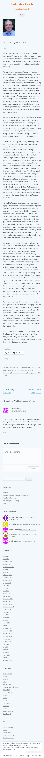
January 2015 (7, 628)
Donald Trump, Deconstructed (26, 541)
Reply (5, 433)
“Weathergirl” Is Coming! (11, 501)
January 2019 (7, 561)
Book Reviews (7, 674)
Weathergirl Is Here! (9, 498)
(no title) (5, 493)
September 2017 (8, 567)
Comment (33, 468)
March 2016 (6, 594)
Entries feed (7, 732)
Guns (4, 503)
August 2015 (7, 610)
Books (5, 676)
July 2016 (6, 585)
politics (27, 368)
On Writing (6, 690)
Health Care (7, 684)
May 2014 (6, 650)
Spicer (33, 368)
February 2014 (7, 658)
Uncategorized (8, 370)
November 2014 (8, 634)
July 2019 (6, 556)
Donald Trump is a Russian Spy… (28, 524)
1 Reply (5, 48)
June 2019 (6, 559)
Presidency (6, 373)
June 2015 (6, 615)
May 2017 (6, 569)
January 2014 (7, 660)
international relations (10, 687)
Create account (8, 727)
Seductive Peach (22, 4)
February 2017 (7, 575)
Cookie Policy (11, 749)
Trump (38, 368)
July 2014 (6, 644)
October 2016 (7, 580)
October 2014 (7, 636)
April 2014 (6, 652)
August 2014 (7, 642)
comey (23, 370)
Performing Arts (8, 692)
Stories (5, 700)
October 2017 (7, 564)
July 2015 (6, 612)
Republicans (15, 373)
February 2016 (7, 596)
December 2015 (8, 599)
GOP (28, 370)
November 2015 (8, 602)
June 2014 (6, 647)
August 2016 (7, 583)
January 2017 (7, 577)
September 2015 (8, 607)
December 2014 (8, 631)
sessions (23, 373)
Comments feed (8, 735)
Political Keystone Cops (28, 530)
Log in (5, 730)
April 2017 (6, 572)
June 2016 (6, 588)
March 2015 (6, 623)
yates (34, 373)
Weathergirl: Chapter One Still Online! (15, 495)
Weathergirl (7, 714)
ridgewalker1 (13, 534)
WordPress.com (8, 738)
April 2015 (6, 620)
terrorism (6, 706)
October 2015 (7, 604)
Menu (22, 14)
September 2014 (8, 639)
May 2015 (6, 618)
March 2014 (6, 655)
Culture (22, 368)
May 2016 (6, 591)
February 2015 (7, 626)
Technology (7, 703)
